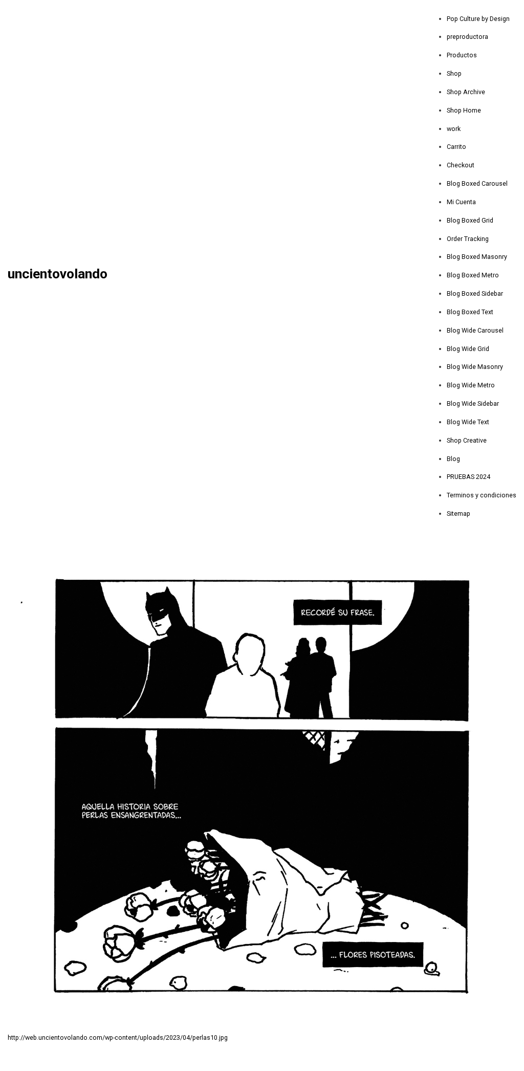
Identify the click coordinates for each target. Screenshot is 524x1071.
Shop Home (464, 110)
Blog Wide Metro (471, 385)
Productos (462, 55)
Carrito (456, 146)
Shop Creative (467, 440)
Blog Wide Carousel (475, 330)
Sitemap (458, 513)
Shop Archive (466, 92)
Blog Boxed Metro (473, 275)
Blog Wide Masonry (475, 366)
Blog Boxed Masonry (477, 256)
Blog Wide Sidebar (473, 403)
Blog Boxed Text (470, 312)
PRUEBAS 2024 (468, 476)
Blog (453, 459)
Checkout (460, 165)
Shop (454, 73)
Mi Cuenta (461, 202)
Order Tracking (468, 239)
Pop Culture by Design (478, 19)
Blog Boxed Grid (470, 220)
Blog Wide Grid (468, 349)
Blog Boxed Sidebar (475, 293)
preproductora (467, 36)
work (454, 129)
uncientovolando (57, 274)
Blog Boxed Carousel (477, 183)
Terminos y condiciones (481, 495)
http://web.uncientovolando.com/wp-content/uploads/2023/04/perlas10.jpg (118, 1037)
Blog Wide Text (468, 422)
